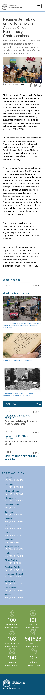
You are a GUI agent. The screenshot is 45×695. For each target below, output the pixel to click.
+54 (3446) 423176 (14, 570)
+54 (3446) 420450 (14, 590)
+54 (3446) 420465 (14, 487)
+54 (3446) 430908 (14, 494)
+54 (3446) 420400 (14, 480)
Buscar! (36, 285)
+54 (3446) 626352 (14, 514)
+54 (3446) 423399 (14, 577)
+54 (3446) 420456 (14, 597)
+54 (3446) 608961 (14, 556)
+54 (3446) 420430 (14, 521)
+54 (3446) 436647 (14, 563)
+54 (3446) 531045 (14, 535)
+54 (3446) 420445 (14, 528)
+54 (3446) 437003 (14, 507)
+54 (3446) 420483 (14, 501)
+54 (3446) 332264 (14, 583)
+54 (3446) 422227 (14, 542)
